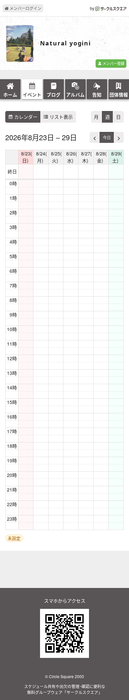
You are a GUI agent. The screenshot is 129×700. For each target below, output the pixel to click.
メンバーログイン (25, 8)
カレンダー (25, 116)
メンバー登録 (113, 63)
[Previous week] (95, 137)
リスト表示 (60, 116)
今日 (107, 137)
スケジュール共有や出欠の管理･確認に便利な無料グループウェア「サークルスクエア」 (64, 689)
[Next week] (119, 137)
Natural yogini (65, 43)
